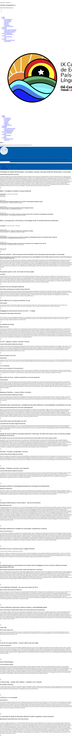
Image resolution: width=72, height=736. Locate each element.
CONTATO (4, 39)
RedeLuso (6, 122)
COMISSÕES (6, 22)
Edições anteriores (8, 125)
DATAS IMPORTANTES (8, 34)
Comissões (6, 121)
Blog (5, 136)
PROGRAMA (4, 27)
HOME (3, 17)
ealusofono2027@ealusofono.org (6, 7)
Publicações (6, 123)
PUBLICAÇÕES (7, 25)
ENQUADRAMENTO (8, 19)
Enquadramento (7, 118)
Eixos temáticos (7, 119)
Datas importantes (8, 133)
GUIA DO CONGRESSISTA (7, 33)
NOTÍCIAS (4, 35)
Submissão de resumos (8, 130)
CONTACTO (4, 137)
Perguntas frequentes (8, 138)
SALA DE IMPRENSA (8, 36)
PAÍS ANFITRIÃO (7, 21)
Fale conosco (6, 140)
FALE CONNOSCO (7, 41)
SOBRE (3, 18)
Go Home (2, 146)
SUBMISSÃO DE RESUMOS (9, 32)
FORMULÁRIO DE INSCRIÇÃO (10, 31)
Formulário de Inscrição (9, 129)
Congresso (4, 167)
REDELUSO (6, 24)
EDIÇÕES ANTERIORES (8, 26)
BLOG (5, 37)
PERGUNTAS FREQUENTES (9, 40)
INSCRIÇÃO (4, 28)
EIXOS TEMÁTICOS (8, 20)
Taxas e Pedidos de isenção (9, 128)
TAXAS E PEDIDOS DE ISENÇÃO (10, 29)
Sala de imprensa (7, 135)
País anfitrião (6, 120)
